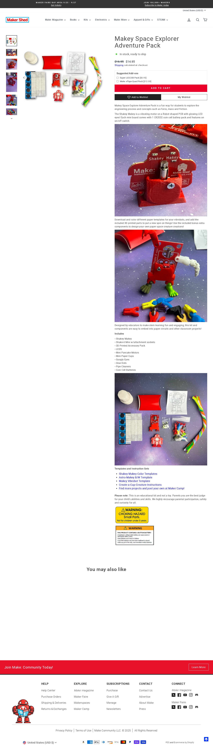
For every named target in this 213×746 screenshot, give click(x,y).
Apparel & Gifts (142, 19)
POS (167, 742)
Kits (86, 19)
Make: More (120, 19)
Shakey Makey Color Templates (138, 473)
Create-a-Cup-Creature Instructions (140, 484)
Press (142, 709)
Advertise (144, 696)
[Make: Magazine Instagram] (191, 695)
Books (73, 19)
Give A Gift (112, 696)
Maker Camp (81, 709)
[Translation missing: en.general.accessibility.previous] (24, 78)
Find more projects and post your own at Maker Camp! (152, 488)
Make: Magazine (54, 19)
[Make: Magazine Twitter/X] (173, 695)
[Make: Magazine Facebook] (179, 695)
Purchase (112, 690)
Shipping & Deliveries (53, 702)
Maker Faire (81, 696)
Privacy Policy (64, 730)
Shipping (119, 65)
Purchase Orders (51, 696)
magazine (84, 690)
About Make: (146, 702)
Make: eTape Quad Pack (131, 81)
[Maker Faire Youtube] (185, 707)
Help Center (48, 690)
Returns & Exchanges (54, 709)
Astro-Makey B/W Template (135, 477)
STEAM (161, 19)
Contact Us (146, 690)
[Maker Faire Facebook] (179, 707)
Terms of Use (83, 730)
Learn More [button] (199, 667)
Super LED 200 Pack (129, 77)
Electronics (101, 19)
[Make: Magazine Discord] (197, 695)
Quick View (30, 623)
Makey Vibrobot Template (134, 481)
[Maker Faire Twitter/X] (173, 707)
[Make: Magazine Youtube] (185, 695)
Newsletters (113, 709)
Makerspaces (82, 702)
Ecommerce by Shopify (184, 742)
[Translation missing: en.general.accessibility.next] (100, 78)
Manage (111, 702)
